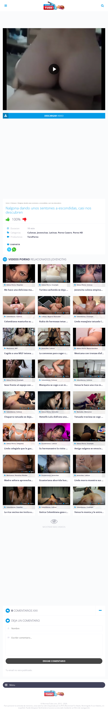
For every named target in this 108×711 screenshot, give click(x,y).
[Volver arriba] (102, 706)
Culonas (13, 203)
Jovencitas (42, 232)
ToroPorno (32, 236)
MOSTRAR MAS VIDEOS (54, 526)
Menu (12, 685)
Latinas (53, 232)
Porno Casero (65, 232)
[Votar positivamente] (8, 219)
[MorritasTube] (54, 5)
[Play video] (54, 69)
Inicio (7, 203)
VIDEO (54, 115)
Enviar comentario (54, 661)
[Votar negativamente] (24, 219)
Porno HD (78, 232)
